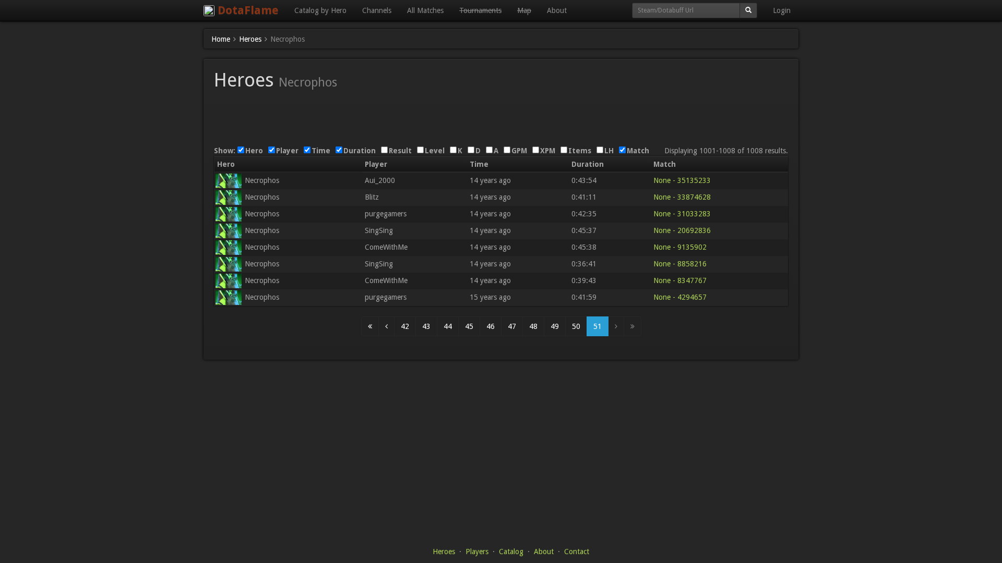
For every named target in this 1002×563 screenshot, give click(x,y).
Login (782, 10)
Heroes (444, 551)
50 (576, 326)
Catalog (511, 551)
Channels (376, 10)
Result (400, 150)
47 (512, 326)
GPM (519, 150)
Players (477, 551)
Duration (359, 150)
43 (426, 326)
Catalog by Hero (320, 10)
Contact (576, 551)
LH (609, 150)
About (557, 10)
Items (579, 150)
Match (638, 150)
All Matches (425, 10)
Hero (254, 150)
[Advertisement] (501, 114)
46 (490, 326)
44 (448, 326)
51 (597, 326)
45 (469, 326)
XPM (547, 150)
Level (435, 150)
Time (321, 150)
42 (405, 326)
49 (555, 326)
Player (287, 150)
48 (533, 326)
